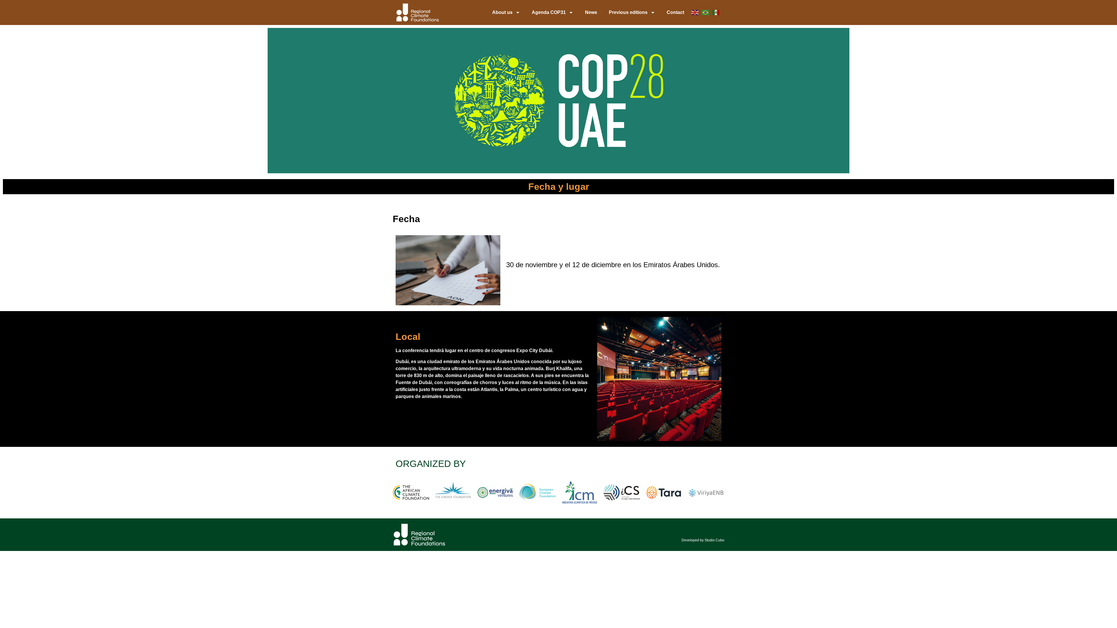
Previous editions (628, 12)
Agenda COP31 (549, 12)
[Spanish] (716, 12)
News (591, 12)
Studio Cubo (714, 540)
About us (502, 12)
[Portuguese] (705, 12)
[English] (695, 12)
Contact (675, 12)
